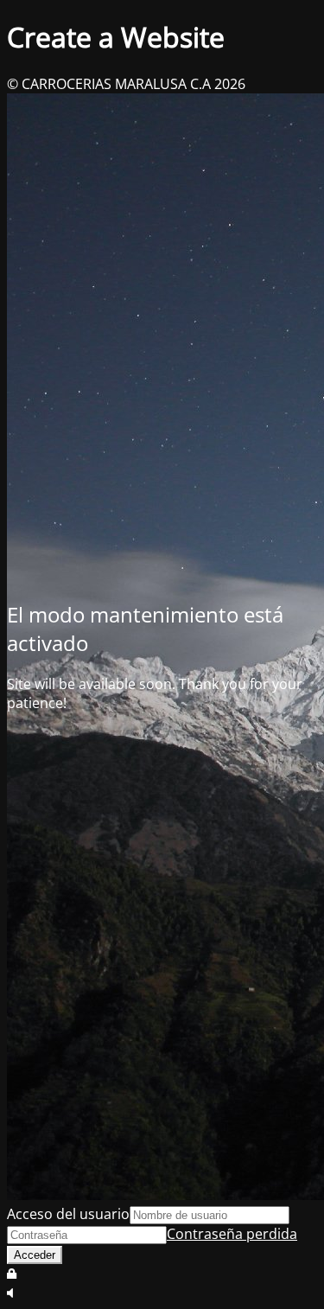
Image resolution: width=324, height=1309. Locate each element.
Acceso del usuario (68, 1213)
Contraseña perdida (232, 1233)
